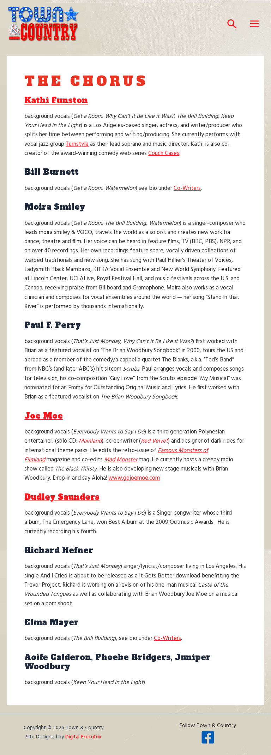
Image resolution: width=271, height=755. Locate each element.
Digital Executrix (83, 737)
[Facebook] (208, 737)
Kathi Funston (56, 100)
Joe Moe (43, 416)
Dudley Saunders (62, 497)
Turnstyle (77, 144)
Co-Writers (187, 188)
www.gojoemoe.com (134, 478)
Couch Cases (163, 153)
